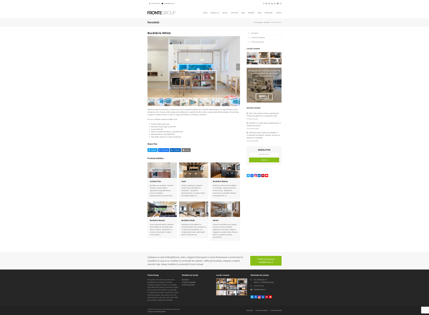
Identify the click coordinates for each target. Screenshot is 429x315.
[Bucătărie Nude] (193, 209)
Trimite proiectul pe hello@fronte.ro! (266, 260)
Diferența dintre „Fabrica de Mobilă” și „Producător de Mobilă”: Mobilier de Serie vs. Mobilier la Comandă (263, 135)
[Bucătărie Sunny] (221, 287)
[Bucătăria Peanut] (242, 292)
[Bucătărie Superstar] (232, 281)
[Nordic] (225, 209)
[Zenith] (221, 281)
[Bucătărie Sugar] (232, 292)
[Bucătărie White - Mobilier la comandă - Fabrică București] (193, 67)
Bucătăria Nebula (220, 181)
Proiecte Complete (189, 282)
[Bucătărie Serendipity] (242, 287)
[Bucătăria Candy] (232, 287)
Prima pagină (258, 22)
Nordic (216, 220)
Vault (183, 181)
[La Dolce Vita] (162, 170)
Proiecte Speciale (188, 285)
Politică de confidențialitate (156, 312)
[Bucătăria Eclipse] (242, 281)
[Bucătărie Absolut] (162, 209)
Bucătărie (185, 280)
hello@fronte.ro (169, 3)
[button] (149, 67)
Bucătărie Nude (188, 220)
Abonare (264, 160)
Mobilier (267, 22)
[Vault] (193, 170)
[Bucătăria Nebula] (225, 170)
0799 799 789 (155, 3)
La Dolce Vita (155, 181)
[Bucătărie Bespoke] (221, 292)
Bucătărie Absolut (157, 220)
